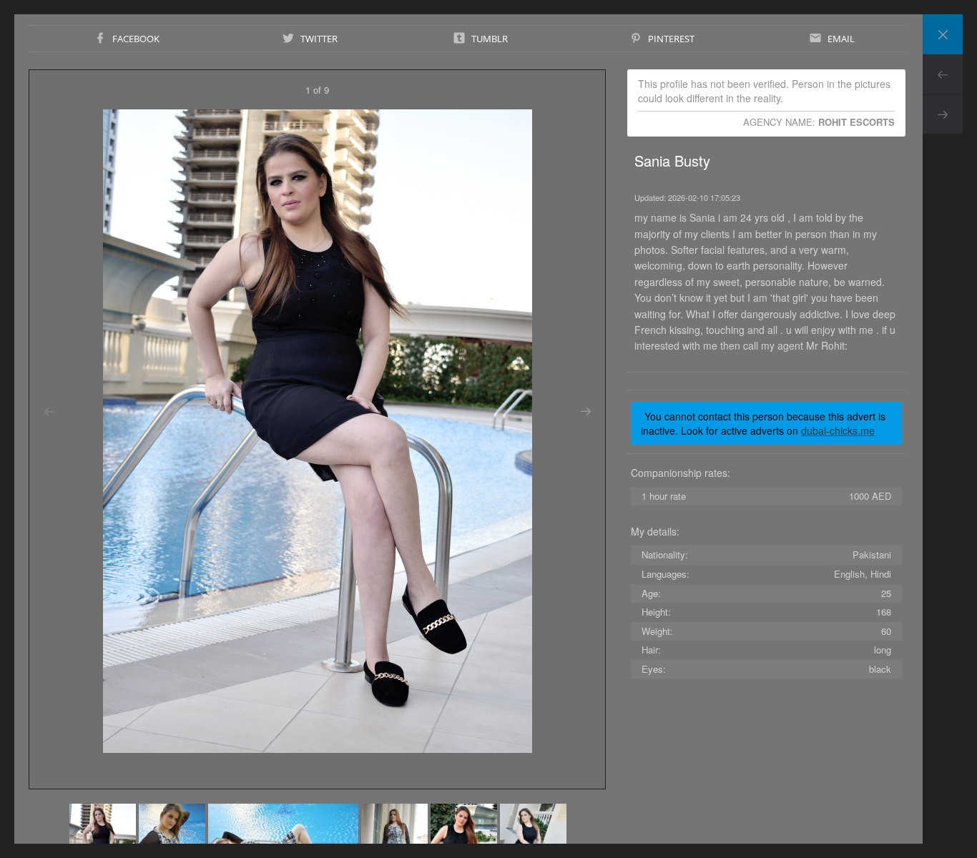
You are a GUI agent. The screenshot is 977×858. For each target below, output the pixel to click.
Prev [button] (49, 412)
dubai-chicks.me (838, 430)
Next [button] (585, 412)
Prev (943, 74)
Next (943, 114)
